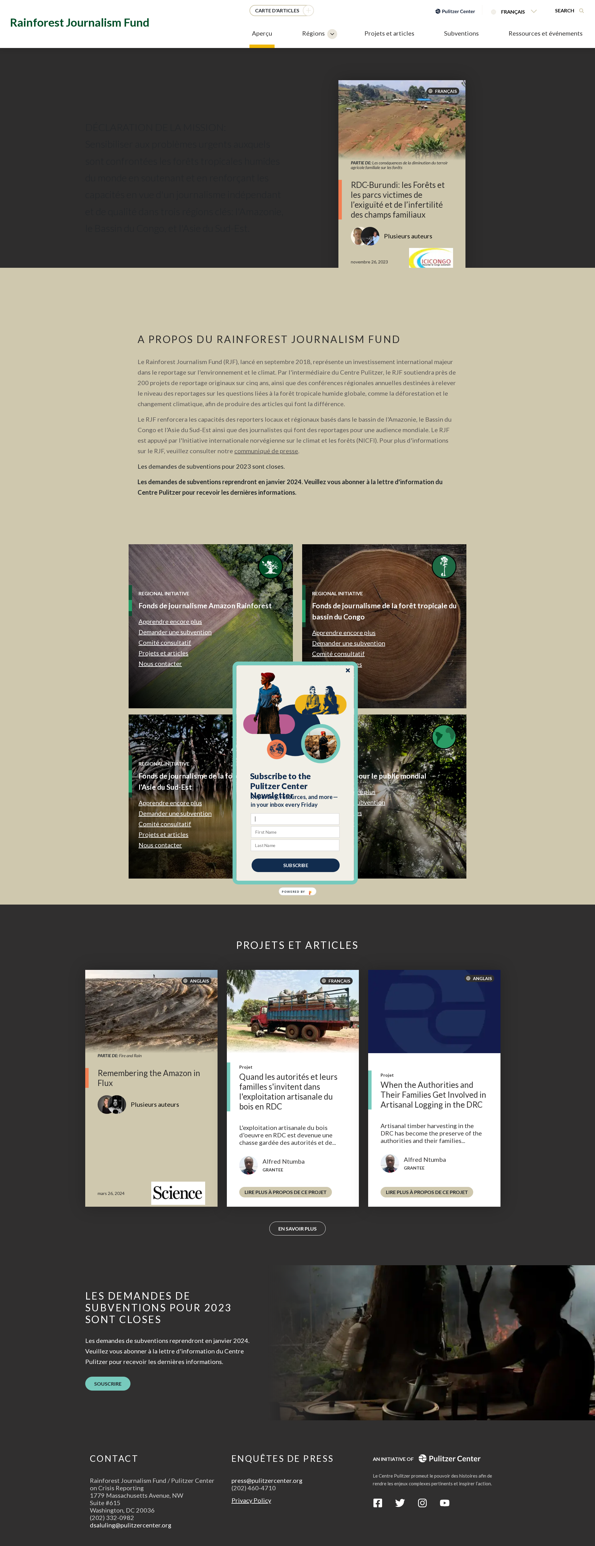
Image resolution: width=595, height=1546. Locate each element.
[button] (295, 786)
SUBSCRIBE (295, 865)
